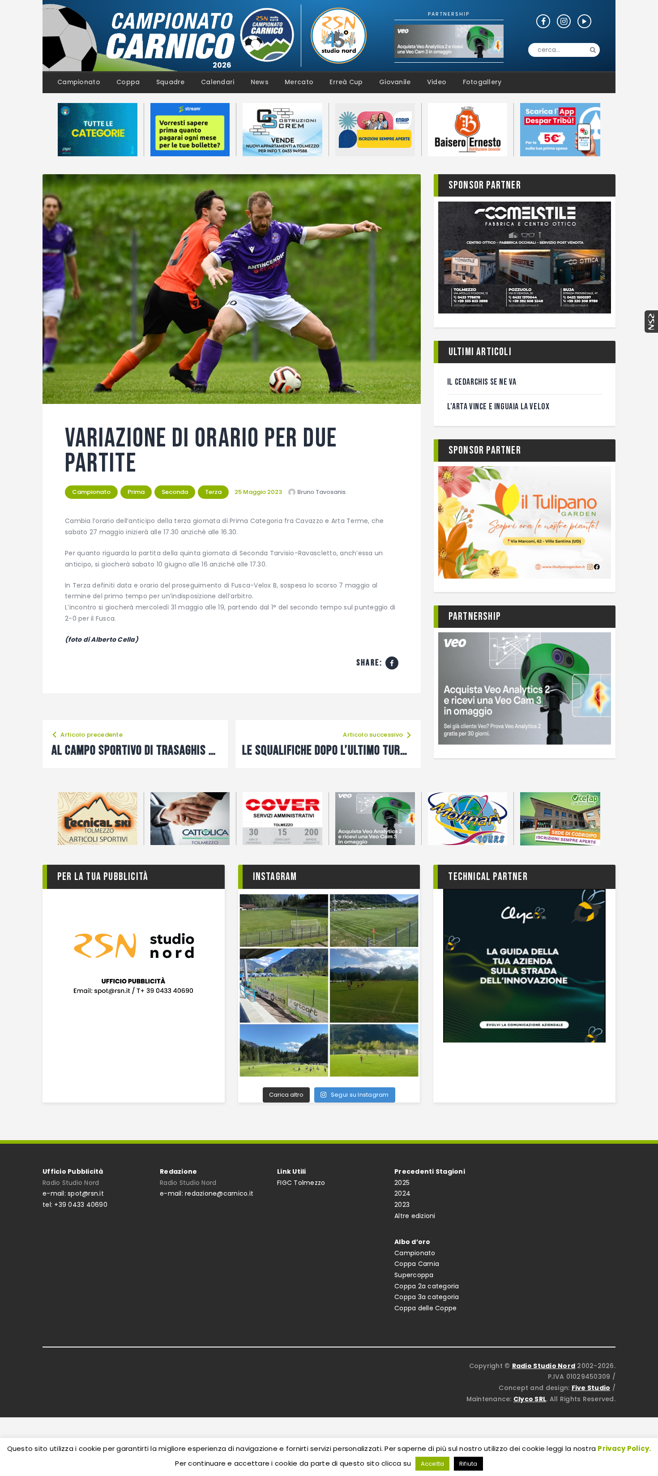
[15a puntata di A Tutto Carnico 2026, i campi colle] (329, 985)
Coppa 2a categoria (426, 1286)
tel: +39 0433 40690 (75, 1204)
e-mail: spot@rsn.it (73, 1193)
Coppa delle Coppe (425, 1308)
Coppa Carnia (416, 1263)
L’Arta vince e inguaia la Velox (498, 406)
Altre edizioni (415, 1215)
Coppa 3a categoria (426, 1296)
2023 (402, 1204)
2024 (402, 1193)
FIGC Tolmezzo (301, 1182)
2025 (402, 1182)
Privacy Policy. (624, 1448)
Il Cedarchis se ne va (482, 382)
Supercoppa (414, 1274)
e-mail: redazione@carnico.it (206, 1193)
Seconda (175, 492)
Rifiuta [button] (468, 1463)
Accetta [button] (432, 1463)
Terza (213, 492)
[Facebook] (391, 662)
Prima (136, 492)
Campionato (91, 492)
